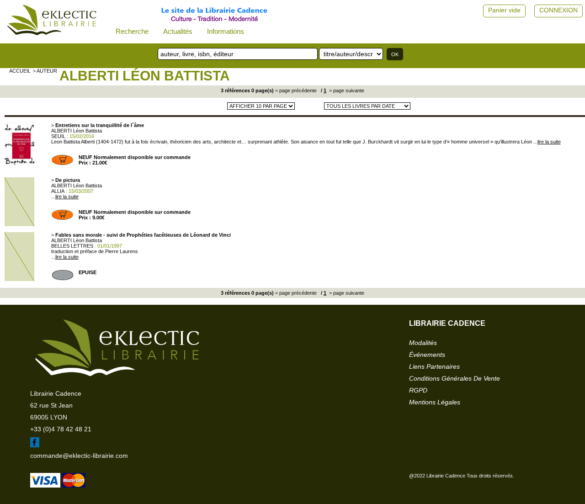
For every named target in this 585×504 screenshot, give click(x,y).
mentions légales (434, 402)
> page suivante (346, 90)
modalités (423, 342)
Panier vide (504, 10)
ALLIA (57, 191)
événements (427, 354)
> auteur (45, 71)
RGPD (418, 390)
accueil (20, 71)
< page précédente (296, 90)
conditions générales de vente (454, 378)
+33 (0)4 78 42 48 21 (60, 429)
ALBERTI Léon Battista (144, 75)
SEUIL (58, 136)
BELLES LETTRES (72, 246)
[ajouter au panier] (62, 163)
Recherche (132, 31)
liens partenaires (434, 366)
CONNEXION (558, 10)
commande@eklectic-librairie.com (79, 455)
